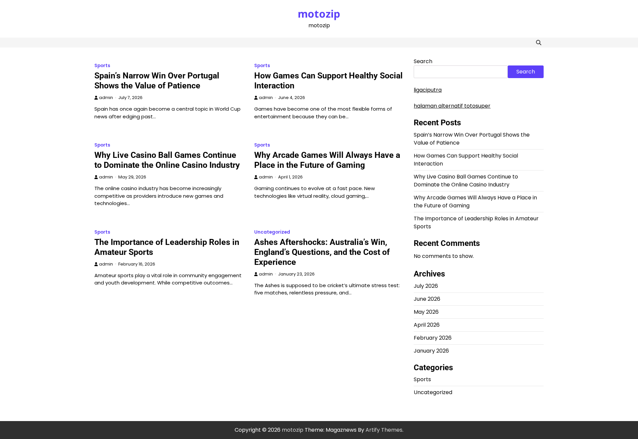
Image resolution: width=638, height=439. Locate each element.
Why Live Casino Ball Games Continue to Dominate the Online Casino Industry (167, 160)
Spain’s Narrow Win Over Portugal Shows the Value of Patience (156, 80)
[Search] (539, 43)
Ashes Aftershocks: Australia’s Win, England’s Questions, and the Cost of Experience (322, 252)
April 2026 (427, 325)
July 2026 (426, 286)
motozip (319, 14)
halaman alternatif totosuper (452, 106)
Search (423, 61)
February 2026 (433, 338)
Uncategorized (272, 232)
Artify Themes (384, 430)
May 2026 (426, 312)
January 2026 (431, 351)
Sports (102, 65)
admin (106, 97)
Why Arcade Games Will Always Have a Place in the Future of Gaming (327, 160)
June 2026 (427, 299)
